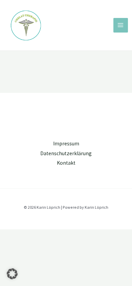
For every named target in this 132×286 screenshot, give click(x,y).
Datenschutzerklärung (66, 153)
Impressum (66, 143)
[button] (12, 274)
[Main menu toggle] (120, 25)
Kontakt (66, 163)
